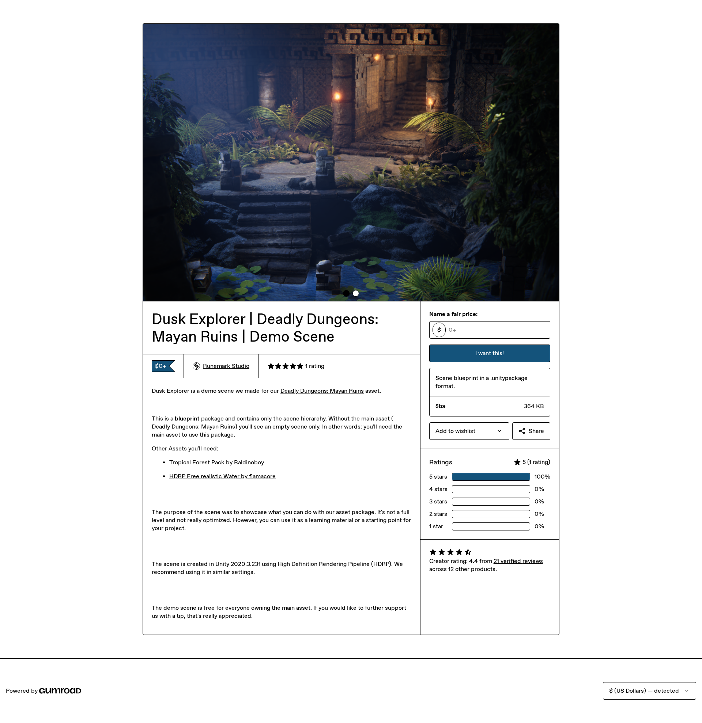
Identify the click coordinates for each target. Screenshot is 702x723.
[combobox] (469, 431)
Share (536, 430)
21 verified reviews (518, 561)
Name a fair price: (453, 314)
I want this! (489, 353)
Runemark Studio (226, 365)
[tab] (346, 293)
